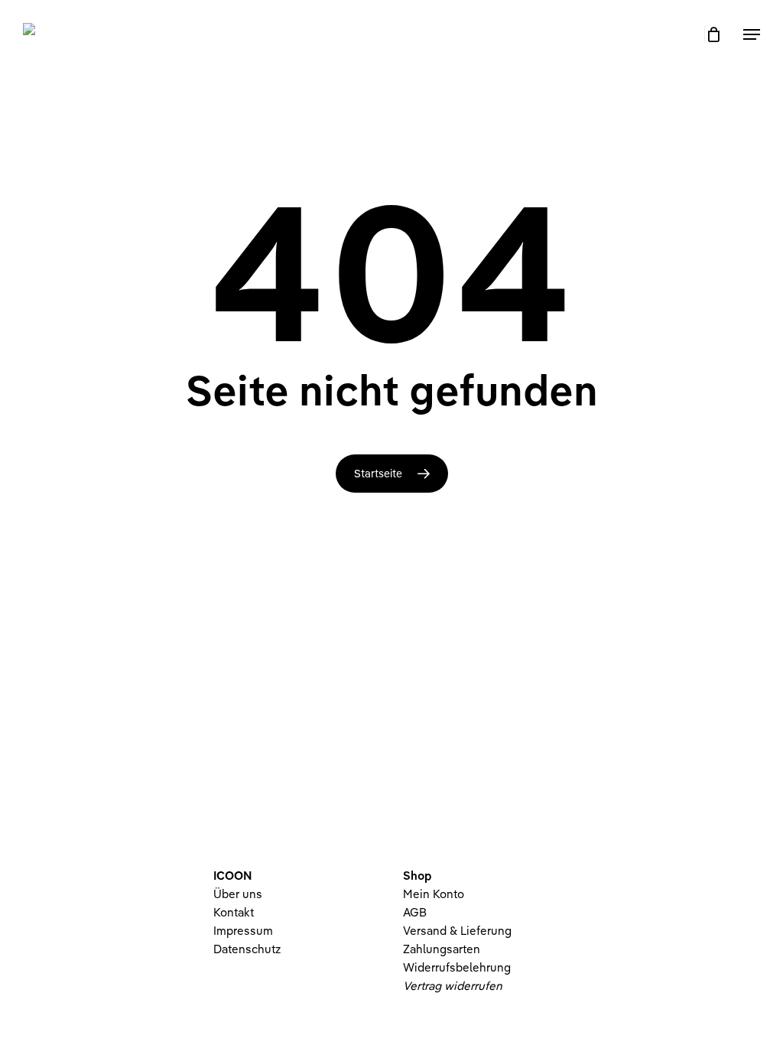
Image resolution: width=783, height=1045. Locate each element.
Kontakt (233, 912)
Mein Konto (433, 894)
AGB (415, 912)
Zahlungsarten (441, 949)
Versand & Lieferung (457, 930)
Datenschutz (247, 949)
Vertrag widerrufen (452, 985)
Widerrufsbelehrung (457, 967)
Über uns (237, 894)
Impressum (243, 930)
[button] (751, 34)
